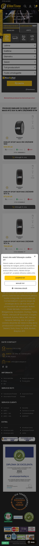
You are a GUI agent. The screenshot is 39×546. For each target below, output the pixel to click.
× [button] (34, 256)
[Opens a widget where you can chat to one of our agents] (31, 542)
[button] (19, 288)
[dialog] (19, 273)
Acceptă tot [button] (20, 278)
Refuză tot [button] (20, 283)
